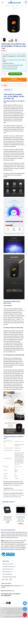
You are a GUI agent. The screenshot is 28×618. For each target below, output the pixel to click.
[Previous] (3, 23)
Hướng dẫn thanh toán (7, 569)
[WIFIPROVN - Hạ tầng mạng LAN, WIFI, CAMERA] (14, 2)
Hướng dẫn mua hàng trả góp (9, 576)
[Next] (24, 23)
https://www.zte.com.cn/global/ (15, 490)
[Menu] (2, 2)
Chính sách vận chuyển (7, 564)
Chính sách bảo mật (7, 571)
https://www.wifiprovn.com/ (15, 485)
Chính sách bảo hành (7, 574)
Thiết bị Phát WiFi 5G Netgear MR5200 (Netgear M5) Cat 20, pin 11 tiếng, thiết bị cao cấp (7, 519)
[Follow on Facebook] (7, 603)
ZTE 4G (21, 5)
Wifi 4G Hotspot (15, 5)
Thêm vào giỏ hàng (15, 73)
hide (10, 89)
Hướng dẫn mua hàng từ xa (8, 566)
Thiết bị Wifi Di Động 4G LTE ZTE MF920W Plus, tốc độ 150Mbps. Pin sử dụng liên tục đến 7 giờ (20, 519)
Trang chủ (7, 5)
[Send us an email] (9, 603)
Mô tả (5, 85)
